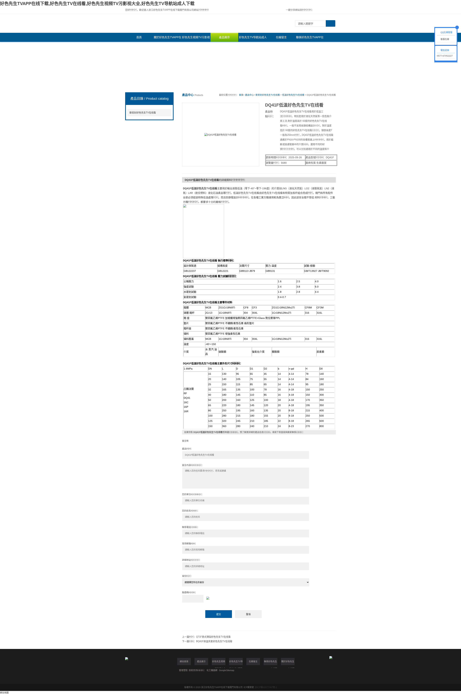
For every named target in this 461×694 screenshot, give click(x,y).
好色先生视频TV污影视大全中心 (196, 39)
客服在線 (444, 39)
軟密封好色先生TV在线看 (142, 112)
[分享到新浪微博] (327, 9)
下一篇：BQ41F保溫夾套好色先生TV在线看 (207, 641)
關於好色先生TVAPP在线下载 (167, 39)
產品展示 (224, 37)
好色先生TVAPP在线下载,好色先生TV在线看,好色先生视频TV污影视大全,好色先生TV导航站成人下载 (97, 3)
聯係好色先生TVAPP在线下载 (310, 39)
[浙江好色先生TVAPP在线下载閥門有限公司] (206, 23)
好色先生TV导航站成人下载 (253, 39)
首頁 (139, 37)
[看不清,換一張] (259, 597)
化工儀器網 (212, 670)
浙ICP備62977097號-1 (266, 687)
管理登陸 (183, 670)
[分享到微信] (321, 9)
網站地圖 (4, 692)
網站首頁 (184, 661)
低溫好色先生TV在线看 (293, 95)
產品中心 (249, 95)
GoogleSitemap (226, 670)
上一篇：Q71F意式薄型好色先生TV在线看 (206, 636)
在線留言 (281, 37)
